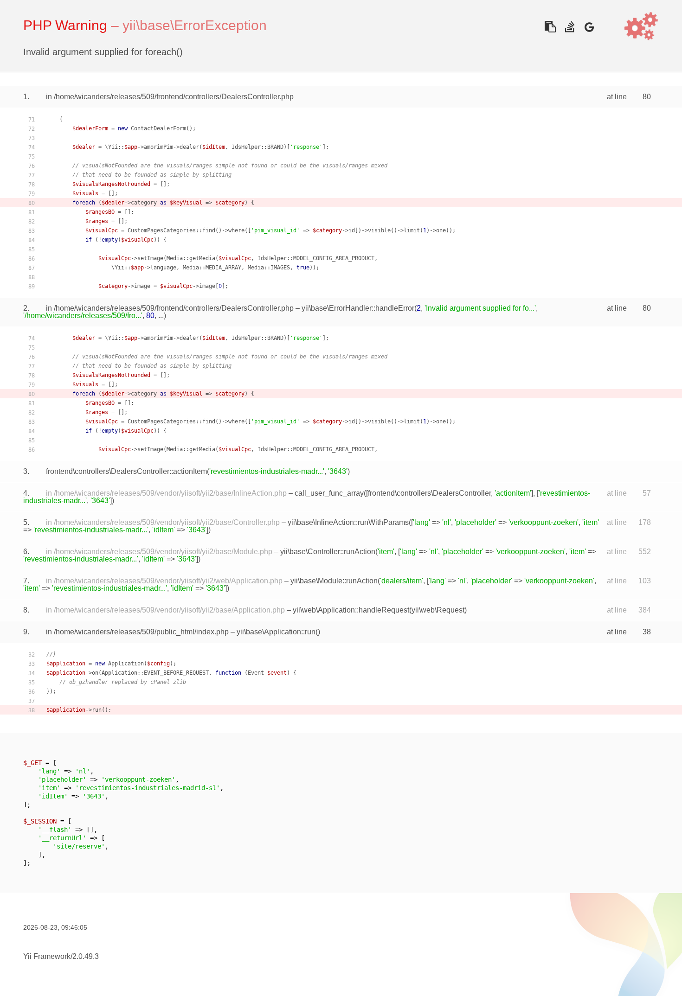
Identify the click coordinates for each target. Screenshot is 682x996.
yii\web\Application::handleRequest (351, 610)
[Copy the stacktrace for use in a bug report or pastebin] (550, 27)
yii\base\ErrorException (194, 25)
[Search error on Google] (589, 27)
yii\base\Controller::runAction (327, 551)
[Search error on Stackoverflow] (569, 27)
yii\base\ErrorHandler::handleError (358, 308)
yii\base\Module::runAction (334, 581)
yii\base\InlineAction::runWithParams (348, 522)
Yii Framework (47, 956)
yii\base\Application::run (276, 632)
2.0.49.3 (85, 956)
